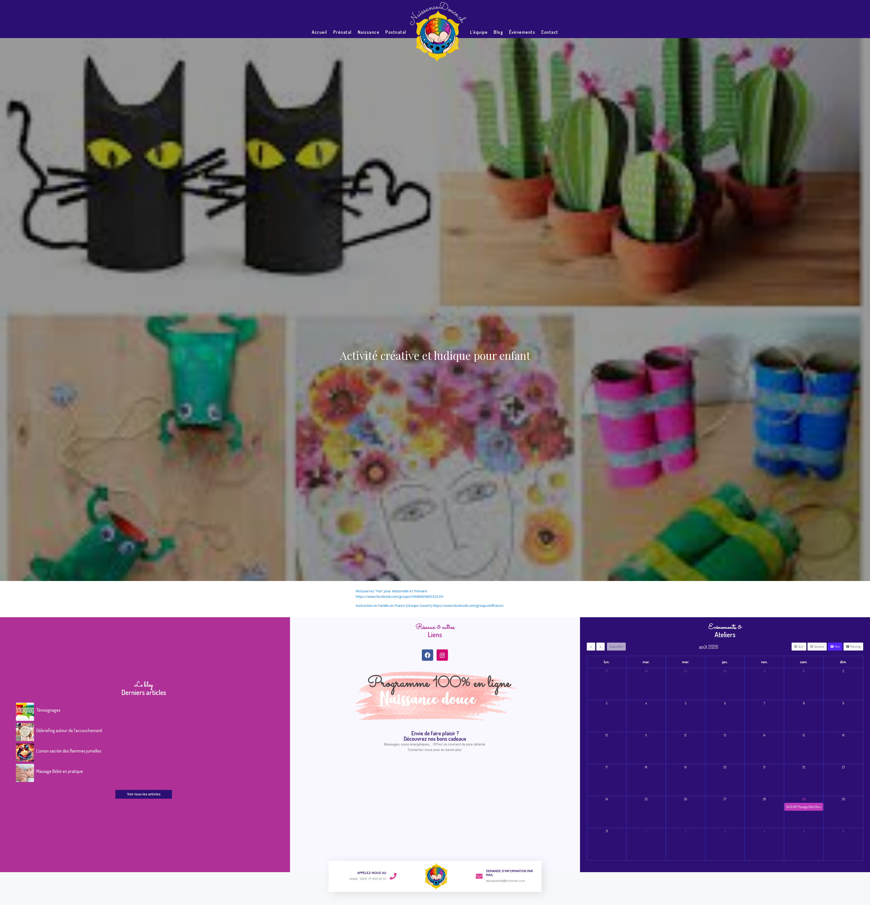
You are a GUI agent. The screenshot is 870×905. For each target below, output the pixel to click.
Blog (498, 32)
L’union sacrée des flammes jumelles (68, 751)
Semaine (819, 646)
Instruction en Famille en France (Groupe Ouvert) (394, 605)
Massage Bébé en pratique (59, 771)
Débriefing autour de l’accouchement (69, 730)
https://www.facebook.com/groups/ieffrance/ (468, 605)
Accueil (319, 32)
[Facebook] (427, 655)
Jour (801, 646)
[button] (143, 794)
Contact (549, 32)
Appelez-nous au (371, 873)
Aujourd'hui (616, 646)
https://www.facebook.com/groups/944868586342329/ (400, 596)
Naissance (368, 32)
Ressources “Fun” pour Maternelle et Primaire (391, 591)
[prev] (591, 647)
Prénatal (342, 32)
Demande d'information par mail (509, 873)
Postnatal (395, 32)
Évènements (522, 32)
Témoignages (48, 710)
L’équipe (479, 32)
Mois (837, 646)
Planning (855, 646)
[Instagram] (442, 655)
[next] (600, 647)
